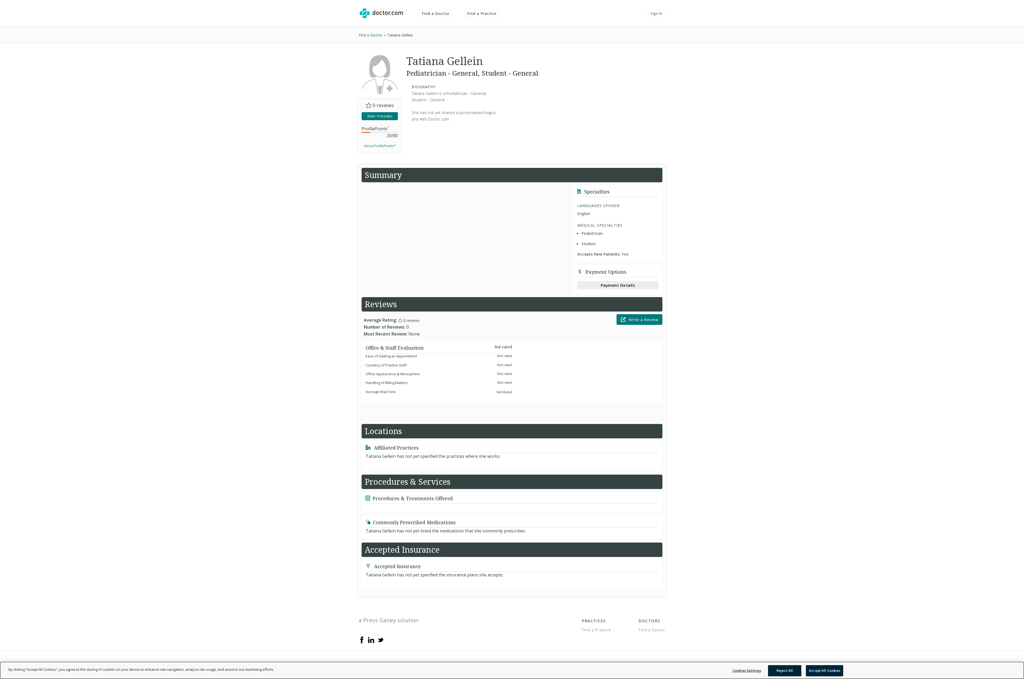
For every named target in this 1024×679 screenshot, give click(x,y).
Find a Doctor (436, 13)
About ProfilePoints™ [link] (380, 146)
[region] (512, 670)
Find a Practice (482, 13)
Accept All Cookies (824, 670)
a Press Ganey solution (389, 620)
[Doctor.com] (381, 13)
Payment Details (618, 285)
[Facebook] (362, 639)
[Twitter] (380, 639)
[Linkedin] (371, 639)
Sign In (656, 13)
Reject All (785, 670)
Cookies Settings (747, 670)
